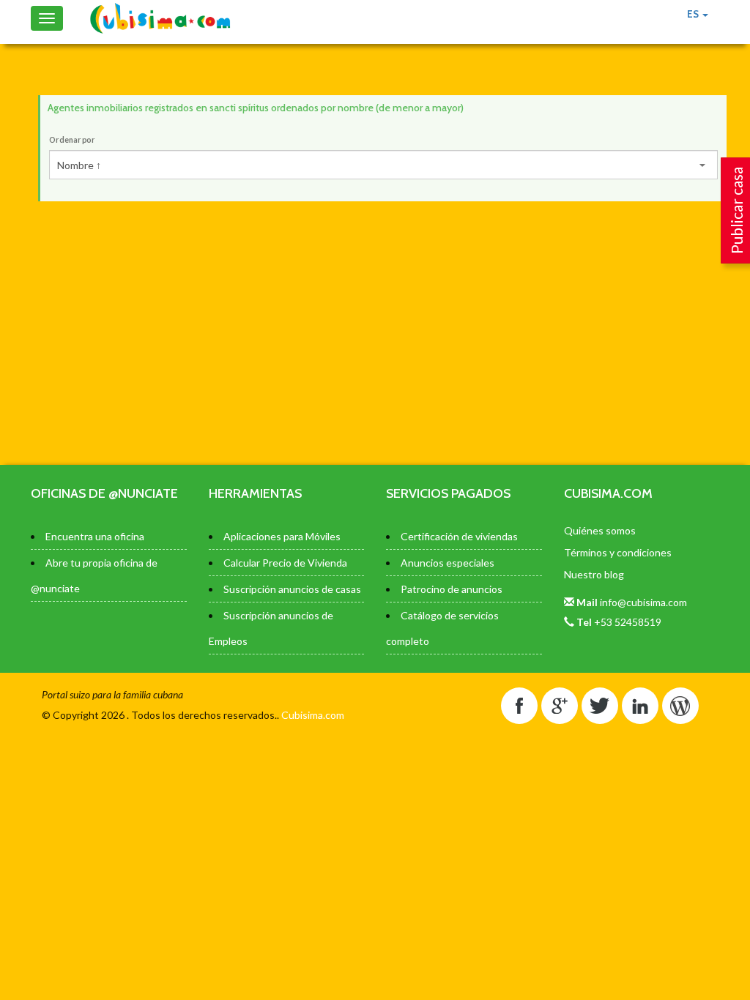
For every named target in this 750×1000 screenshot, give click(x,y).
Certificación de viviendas (459, 536)
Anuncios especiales (447, 562)
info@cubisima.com (643, 602)
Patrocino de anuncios (451, 589)
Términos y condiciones (618, 552)
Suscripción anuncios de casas (292, 589)
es (694, 14)
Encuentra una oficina (94, 536)
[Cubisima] (160, 18)
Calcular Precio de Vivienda (285, 562)
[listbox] (383, 164)
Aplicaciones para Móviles (282, 536)
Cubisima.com (312, 715)
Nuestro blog (594, 574)
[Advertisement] (382, 333)
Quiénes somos (600, 530)
